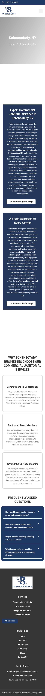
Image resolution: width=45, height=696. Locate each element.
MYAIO (40, 693)
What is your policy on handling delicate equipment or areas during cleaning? (20, 552)
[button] (41, 11)
